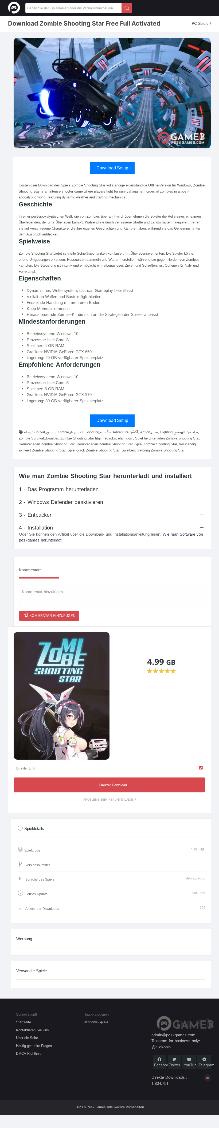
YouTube (191, 1065)
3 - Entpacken (36, 515)
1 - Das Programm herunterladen (59, 489)
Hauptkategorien (96, 1014)
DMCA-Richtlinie (28, 1053)
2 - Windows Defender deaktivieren (61, 502)
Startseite (23, 1022)
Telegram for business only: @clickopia (175, 1044)
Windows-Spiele (96, 1022)
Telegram (206, 1065)
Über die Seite (27, 1038)
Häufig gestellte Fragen (34, 1046)
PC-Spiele (201, 23)
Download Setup (112, 168)
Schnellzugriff (26, 1014)
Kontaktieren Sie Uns (32, 1030)
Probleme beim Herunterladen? (109, 800)
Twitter (174, 1065)
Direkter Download (113, 785)
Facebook (162, 1065)
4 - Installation (36, 527)
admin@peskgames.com (173, 1035)
